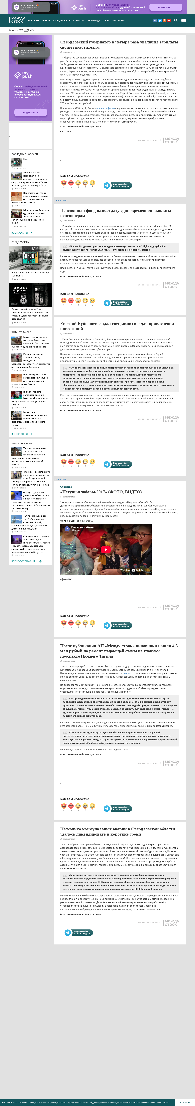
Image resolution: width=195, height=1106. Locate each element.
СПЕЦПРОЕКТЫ (62, 20)
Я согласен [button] (185, 1102)
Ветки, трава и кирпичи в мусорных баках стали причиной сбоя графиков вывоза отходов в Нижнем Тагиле (30, 342)
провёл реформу (105, 108)
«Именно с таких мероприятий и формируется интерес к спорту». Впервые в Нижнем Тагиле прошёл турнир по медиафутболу (29, 179)
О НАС (106, 20)
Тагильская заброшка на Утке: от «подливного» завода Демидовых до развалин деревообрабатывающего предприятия (30, 314)
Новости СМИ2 (60, 200)
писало (127, 673)
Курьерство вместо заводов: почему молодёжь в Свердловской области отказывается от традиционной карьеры (30, 360)
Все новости (19, 232)
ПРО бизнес (118, 20)
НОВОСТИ (33, 20)
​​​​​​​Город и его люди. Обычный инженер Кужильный (30, 274)
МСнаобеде (94, 20)
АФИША (46, 20)
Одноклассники (164, 20)
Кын (25, 159)
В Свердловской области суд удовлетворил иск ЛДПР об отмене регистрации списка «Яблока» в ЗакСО (30, 216)
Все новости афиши (24, 561)
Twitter (160, 20)
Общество (66, 486)
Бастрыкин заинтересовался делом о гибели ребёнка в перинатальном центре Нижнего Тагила (30, 418)
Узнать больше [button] (163, 1102)
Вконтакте (155, 20)
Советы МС (79, 20)
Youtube (169, 20)
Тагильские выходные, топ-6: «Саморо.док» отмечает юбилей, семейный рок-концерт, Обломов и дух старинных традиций (29, 522)
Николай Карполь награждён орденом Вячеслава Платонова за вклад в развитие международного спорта (29, 398)
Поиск (176, 20)
